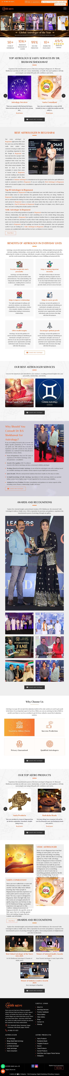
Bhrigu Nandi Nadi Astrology (19, 402)
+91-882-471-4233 (8, 1)
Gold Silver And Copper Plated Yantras (48, 1053)
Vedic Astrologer (47, 847)
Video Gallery (41, 1017)
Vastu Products (42, 1038)
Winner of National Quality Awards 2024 (55, 2)
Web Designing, (31, 1074)
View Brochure (61, 4)
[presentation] (5, 96)
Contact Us (40, 1022)
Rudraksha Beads (42, 1041)
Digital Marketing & (42, 1074)
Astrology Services (42, 1009)
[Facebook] (32, 1066)
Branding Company (53, 1074)
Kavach (39, 1046)
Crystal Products (42, 1051)
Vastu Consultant (16, 880)
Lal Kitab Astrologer (13, 1046)
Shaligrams (40, 1056)
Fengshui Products (42, 1043)
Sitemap (39, 1024)
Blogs (39, 1019)
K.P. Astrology (11, 1038)
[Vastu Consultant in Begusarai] (50, 891)
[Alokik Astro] (7, 9)
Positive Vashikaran (43, 1012)
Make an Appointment (33, 2)
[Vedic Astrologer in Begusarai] (19, 858)
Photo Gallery (41, 1014)
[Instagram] (36, 1066)
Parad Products (42, 1048)
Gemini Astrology (50, 402)
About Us (40, 1007)
